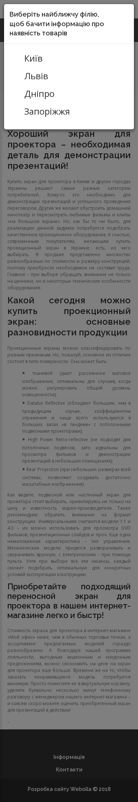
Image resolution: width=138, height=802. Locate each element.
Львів (36, 76)
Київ (33, 58)
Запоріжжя (47, 111)
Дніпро (39, 93)
